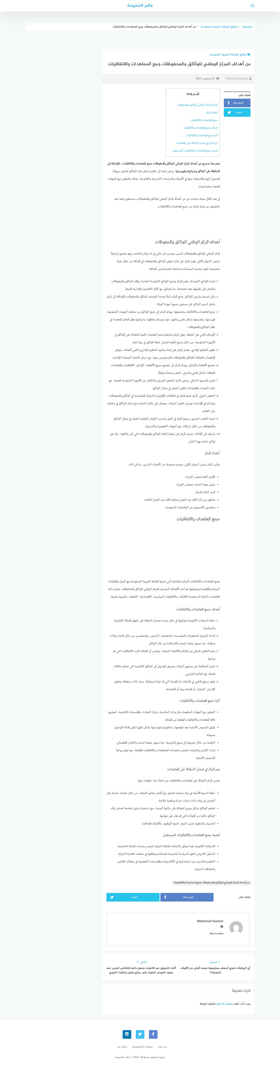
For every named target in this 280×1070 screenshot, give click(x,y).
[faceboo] (153, 1034)
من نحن (162, 1047)
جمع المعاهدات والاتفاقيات (204, 120)
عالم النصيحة (140, 5)
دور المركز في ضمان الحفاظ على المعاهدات (197, 143)
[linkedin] (127, 1034)
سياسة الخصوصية (142, 1047)
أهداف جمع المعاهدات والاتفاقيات (200, 128)
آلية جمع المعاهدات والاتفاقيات (202, 135)
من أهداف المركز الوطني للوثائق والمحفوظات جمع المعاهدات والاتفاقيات (211, 883)
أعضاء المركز (212, 112)
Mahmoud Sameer (237, 79)
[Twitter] (140, 1034)
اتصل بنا (122, 1047)
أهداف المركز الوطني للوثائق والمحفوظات (197, 105)
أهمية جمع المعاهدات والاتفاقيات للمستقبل (195, 151)
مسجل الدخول (224, 1004)
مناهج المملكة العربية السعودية (228, 54)
